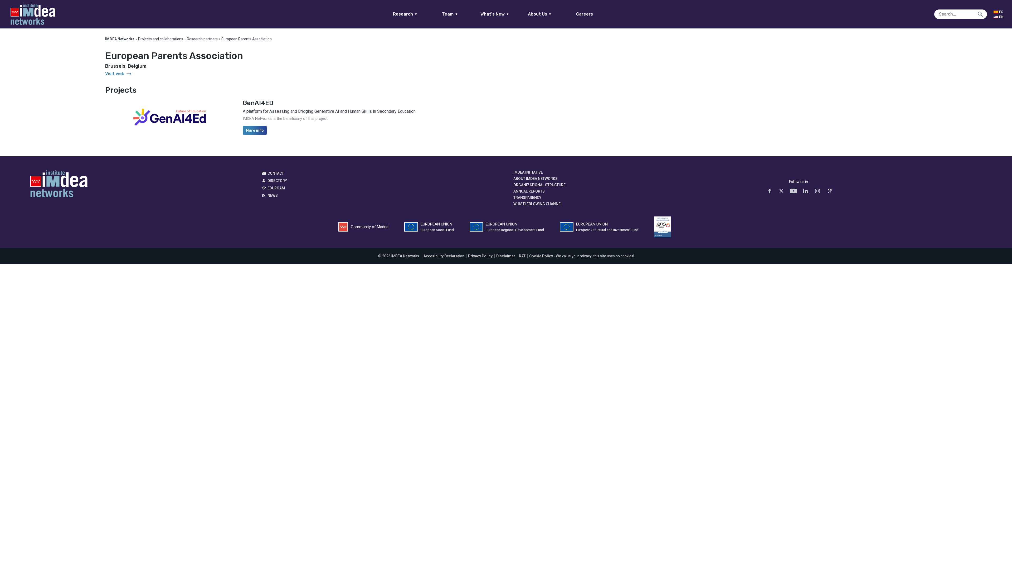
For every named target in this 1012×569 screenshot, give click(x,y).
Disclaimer (505, 256)
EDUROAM (276, 188)
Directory (277, 181)
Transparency (527, 197)
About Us (540, 14)
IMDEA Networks (58, 185)
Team (450, 14)
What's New (494, 14)
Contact (275, 173)
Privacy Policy (480, 256)
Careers (584, 14)
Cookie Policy (541, 256)
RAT (522, 256)
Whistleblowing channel (537, 204)
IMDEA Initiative (528, 172)
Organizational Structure (539, 185)
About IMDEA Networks (535, 178)
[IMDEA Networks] (33, 14)
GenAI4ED (258, 103)
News (272, 195)
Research (405, 14)
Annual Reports (529, 191)
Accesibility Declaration (444, 256)
